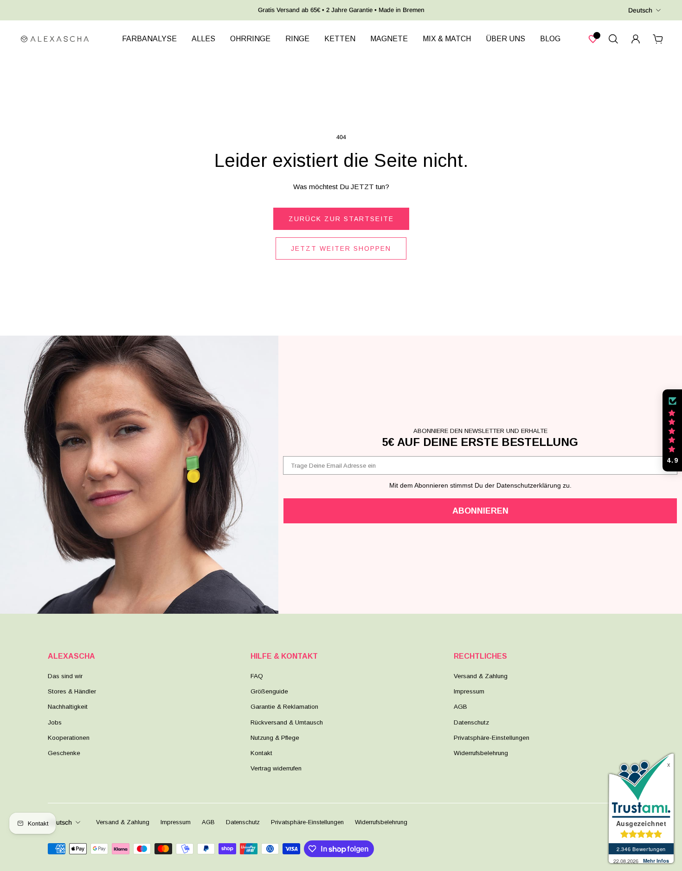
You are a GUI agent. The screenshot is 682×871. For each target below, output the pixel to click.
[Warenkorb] (658, 39)
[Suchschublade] (613, 39)
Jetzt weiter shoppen (341, 248)
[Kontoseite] (635, 39)
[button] (672, 430)
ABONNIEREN (480, 510)
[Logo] (55, 39)
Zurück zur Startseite (341, 219)
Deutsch (640, 10)
